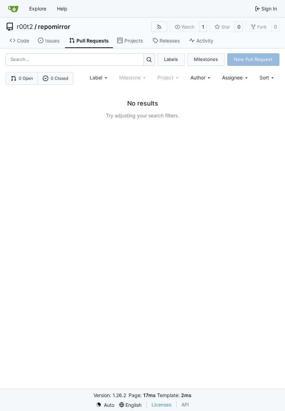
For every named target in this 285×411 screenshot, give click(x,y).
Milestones (206, 59)
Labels (171, 59)
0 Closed (59, 78)
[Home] (13, 8)
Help (62, 8)
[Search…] (149, 59)
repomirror (54, 26)
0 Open (26, 78)
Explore (37, 8)
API (185, 405)
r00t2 (25, 26)
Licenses (161, 405)
